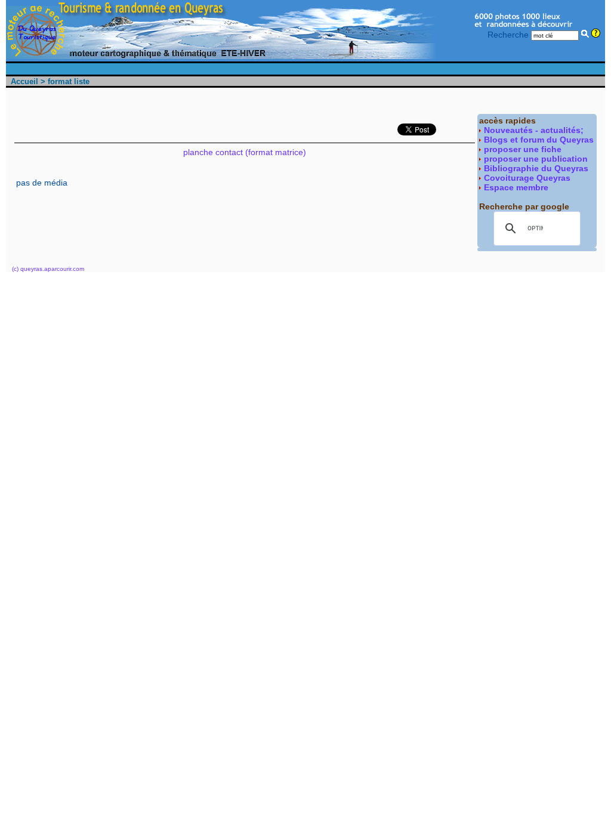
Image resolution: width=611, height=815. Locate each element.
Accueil (24, 81)
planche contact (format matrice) (244, 152)
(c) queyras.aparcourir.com (48, 269)
